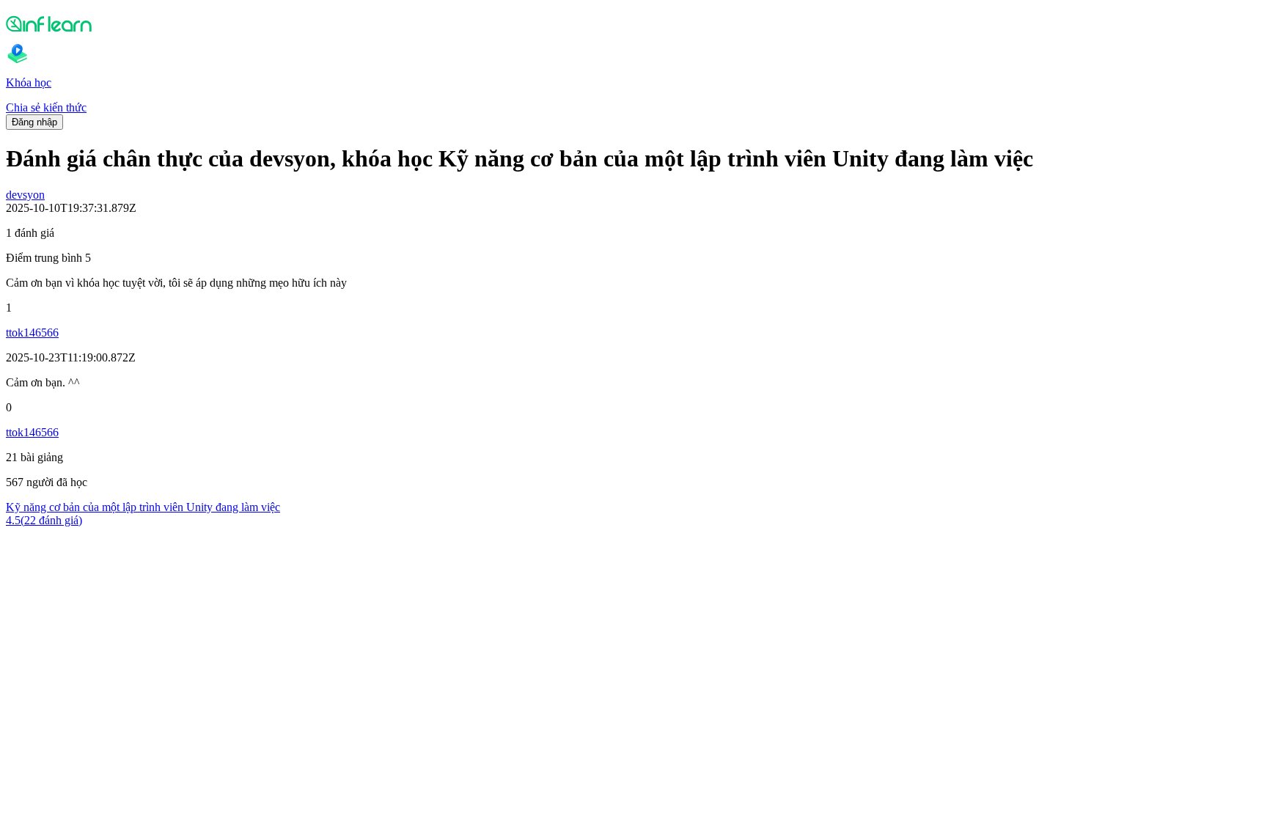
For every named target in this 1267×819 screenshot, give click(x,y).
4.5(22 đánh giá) (44, 520)
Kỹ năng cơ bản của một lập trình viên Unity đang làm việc (143, 507)
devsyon (25, 194)
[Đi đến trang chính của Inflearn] (633, 23)
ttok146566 (32, 332)
